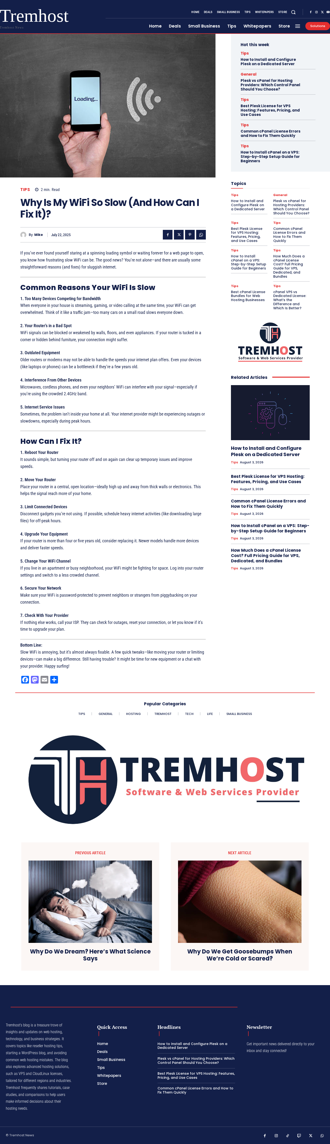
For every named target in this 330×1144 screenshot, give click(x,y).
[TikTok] (287, 1136)
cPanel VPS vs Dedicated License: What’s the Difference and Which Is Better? (289, 300)
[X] (322, 12)
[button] (293, 12)
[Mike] (24, 235)
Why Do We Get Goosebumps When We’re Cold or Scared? (239, 955)
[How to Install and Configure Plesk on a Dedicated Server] (270, 412)
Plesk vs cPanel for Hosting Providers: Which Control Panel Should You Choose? (270, 85)
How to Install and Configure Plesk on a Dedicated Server (268, 61)
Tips (25, 190)
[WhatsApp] (201, 235)
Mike (38, 235)
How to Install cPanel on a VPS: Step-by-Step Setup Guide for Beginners (270, 156)
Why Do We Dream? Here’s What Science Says (90, 955)
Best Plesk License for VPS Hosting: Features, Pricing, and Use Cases (270, 110)
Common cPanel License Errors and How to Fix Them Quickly (271, 133)
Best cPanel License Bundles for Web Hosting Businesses (248, 296)
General (249, 74)
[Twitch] (299, 1136)
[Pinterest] (190, 235)
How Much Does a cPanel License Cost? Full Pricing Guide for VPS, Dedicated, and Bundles (289, 266)
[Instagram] (316, 12)
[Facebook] (311, 12)
